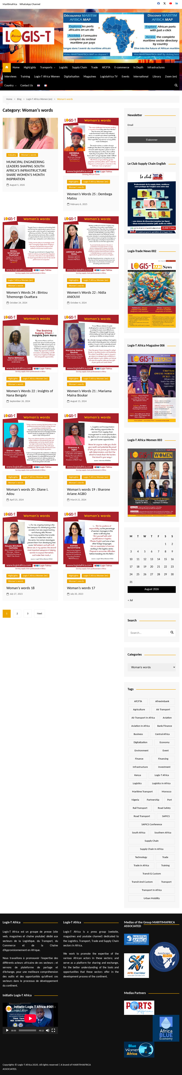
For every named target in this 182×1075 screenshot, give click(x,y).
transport (166, 882)
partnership (153, 800)
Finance (139, 759)
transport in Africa (152, 890)
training (165, 865)
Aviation (167, 718)
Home (16, 67)
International (140, 76)
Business (138, 734)
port (169, 800)
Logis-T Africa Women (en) (96, 182)
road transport (142, 816)
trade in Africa (141, 865)
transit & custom (152, 873)
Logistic (63, 67)
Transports (46, 67)
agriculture (139, 709)
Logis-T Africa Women (47, 76)
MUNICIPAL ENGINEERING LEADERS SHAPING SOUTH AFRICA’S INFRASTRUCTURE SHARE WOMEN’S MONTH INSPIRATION (26, 170)
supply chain (152, 841)
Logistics (137, 783)
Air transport (163, 709)
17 (131, 566)
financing (163, 759)
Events (125, 76)
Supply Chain (79, 67)
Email (130, 125)
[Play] (7, 1030)
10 (131, 559)
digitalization (140, 742)
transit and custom (142, 882)
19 (144, 566)
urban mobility (152, 898)
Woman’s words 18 (20, 588)
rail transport (140, 808)
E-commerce (121, 67)
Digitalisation (71, 76)
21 (158, 566)
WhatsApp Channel (30, 4)
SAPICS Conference (151, 824)
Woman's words (28, 155)
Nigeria (135, 800)
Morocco (166, 791)
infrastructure (140, 767)
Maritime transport (142, 791)
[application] (30, 1018)
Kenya (137, 775)
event (166, 750)
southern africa (162, 832)
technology (141, 857)
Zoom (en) (171, 76)
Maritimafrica (10, 4)
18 (137, 566)
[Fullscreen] (53, 1030)
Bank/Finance (164, 726)
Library (157, 76)
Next (39, 613)
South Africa (138, 832)
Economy (165, 742)
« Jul (130, 600)
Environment (141, 750)
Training (25, 76)
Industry (12, 155)
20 (151, 566)
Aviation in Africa (140, 726)
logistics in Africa (161, 783)
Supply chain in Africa (151, 849)
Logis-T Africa (162, 775)
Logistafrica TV (108, 76)
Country (9, 85)
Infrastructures (156, 67)
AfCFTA (106, 67)
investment (164, 767)
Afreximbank (162, 701)
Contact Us (26, 85)
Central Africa (162, 734)
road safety (164, 808)
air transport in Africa (143, 718)
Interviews (10, 76)
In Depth (138, 67)
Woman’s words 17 (81, 588)
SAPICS (166, 816)
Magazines (90, 76)
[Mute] (47, 1030)
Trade (94, 67)
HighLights (30, 67)
